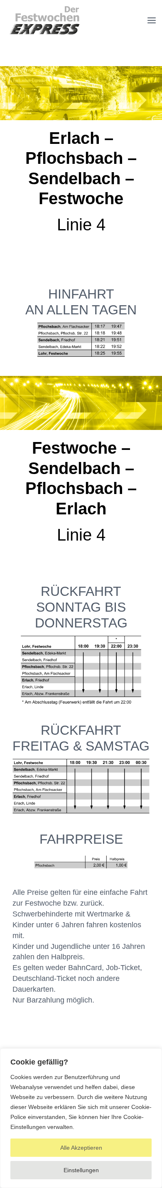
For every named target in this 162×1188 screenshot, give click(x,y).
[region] (81, 1118)
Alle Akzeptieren (81, 1147)
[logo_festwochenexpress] (44, 8)
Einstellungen (81, 1170)
